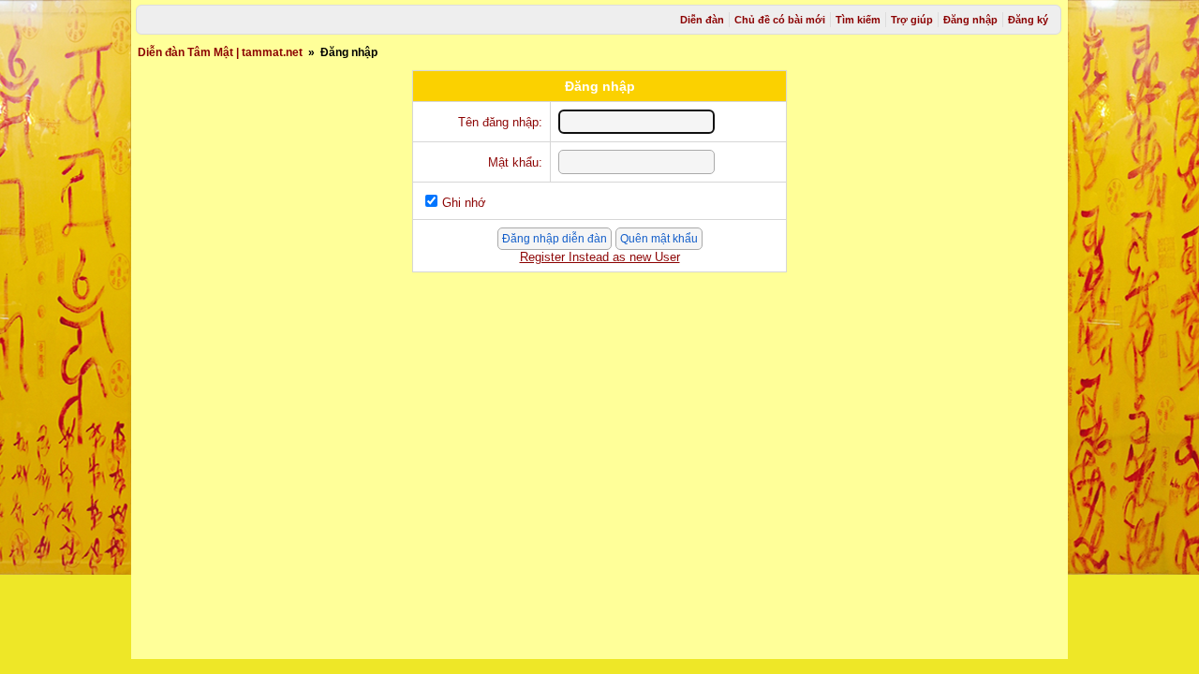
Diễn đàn (702, 19)
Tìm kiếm (858, 19)
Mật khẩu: (515, 162)
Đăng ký (1028, 19)
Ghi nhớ (464, 203)
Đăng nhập (970, 19)
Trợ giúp (912, 19)
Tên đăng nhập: (500, 122)
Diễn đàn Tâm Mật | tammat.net (220, 52)
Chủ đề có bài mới (779, 19)
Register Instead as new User (600, 257)
